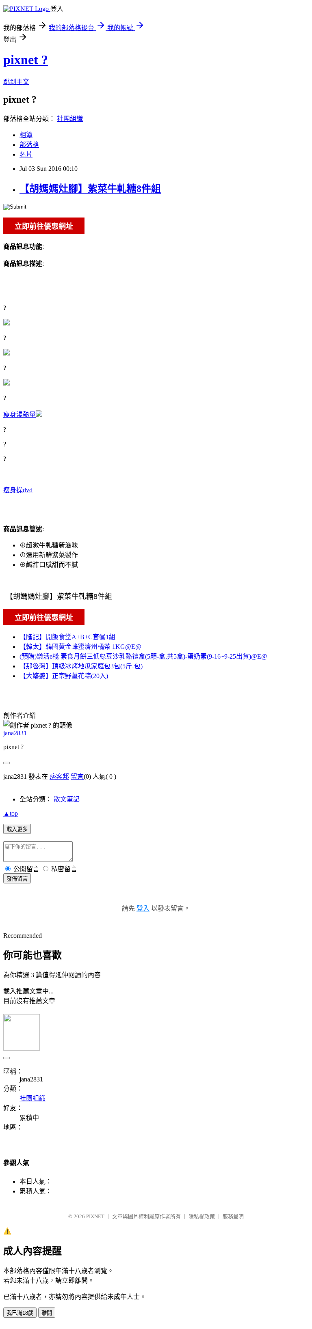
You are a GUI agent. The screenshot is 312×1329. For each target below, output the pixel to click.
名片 (26, 154)
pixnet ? (25, 59)
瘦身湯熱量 (19, 414)
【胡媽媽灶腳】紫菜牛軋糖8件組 (90, 188)
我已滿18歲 (19, 1313)
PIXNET (95, 1216)
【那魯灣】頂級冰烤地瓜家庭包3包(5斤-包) (81, 666)
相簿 (26, 134)
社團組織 (70, 118)
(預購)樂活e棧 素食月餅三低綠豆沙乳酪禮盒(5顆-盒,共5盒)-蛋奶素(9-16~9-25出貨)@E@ (143, 656)
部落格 (29, 144)
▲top (10, 813)
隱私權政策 (201, 1216)
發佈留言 (17, 879)
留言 (77, 776)
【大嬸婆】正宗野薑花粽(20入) (64, 675)
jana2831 (15, 733)
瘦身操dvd (17, 490)
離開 (46, 1313)
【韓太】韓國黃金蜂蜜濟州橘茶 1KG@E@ (80, 646)
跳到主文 (16, 81)
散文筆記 (67, 799)
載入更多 (17, 829)
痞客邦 (59, 776)
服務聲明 (233, 1216)
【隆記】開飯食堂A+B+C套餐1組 (67, 636)
